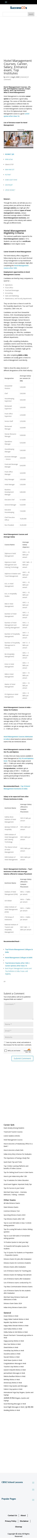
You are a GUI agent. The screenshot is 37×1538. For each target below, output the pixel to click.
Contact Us (12, 1515)
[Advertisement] (18, 36)
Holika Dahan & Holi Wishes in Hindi (16, 1332)
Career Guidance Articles (12, 1136)
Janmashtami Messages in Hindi (14, 1373)
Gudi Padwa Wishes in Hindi (13, 1329)
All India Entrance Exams (12, 1203)
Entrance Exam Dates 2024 (13, 1303)
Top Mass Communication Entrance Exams (18, 1287)
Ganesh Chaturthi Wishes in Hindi (15, 1370)
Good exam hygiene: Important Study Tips (18, 1184)
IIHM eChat (9, 159)
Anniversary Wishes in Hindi (13, 1383)
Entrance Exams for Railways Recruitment (17, 1275)
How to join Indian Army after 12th (15, 1176)
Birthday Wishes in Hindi (12, 1380)
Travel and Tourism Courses (13, 1132)
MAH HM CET (9, 170)
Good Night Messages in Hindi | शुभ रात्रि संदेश (18, 1407)
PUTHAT (8, 175)
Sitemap (18, 1526)
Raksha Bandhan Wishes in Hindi (14, 1376)
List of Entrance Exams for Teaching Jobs (17, 1271)
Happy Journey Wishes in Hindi (14, 1341)
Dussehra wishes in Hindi (12, 1354)
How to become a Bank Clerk (13, 1150)
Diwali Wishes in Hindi (11, 1347)
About (23, 1515)
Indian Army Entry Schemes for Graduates (18, 1154)
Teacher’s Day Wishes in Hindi (14, 1367)
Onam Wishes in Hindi (11, 1316)
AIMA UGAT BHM (11, 180)
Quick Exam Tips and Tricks (13, 1162)
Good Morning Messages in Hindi (15, 1404)
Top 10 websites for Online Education (16, 1180)
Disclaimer (24, 1521)
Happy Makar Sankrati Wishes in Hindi (16, 1319)
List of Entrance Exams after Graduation (17, 1279)
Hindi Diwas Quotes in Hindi (13, 1360)
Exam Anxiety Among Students (14, 1128)
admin (8, 77)
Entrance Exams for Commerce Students (17, 1263)
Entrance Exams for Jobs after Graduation (17, 1259)
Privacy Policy (10, 1521)
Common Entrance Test (12, 1211)
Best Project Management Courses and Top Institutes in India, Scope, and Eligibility (18, 971)
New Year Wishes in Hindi (12, 1344)
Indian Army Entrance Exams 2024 (15, 1307)
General (23, 77)
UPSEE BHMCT (10, 190)
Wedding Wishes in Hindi (12, 1410)
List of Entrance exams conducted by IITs (17, 1283)
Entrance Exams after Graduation (15, 1267)
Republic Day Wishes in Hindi (13, 1322)
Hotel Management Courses (13, 1140)
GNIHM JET (9, 185)
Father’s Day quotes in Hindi (13, 1389)
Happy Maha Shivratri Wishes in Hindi (16, 1326)
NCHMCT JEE (9, 154)
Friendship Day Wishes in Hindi (14, 1350)
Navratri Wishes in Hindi (11, 1357)
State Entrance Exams (11, 1207)
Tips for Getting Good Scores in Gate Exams (18, 1172)
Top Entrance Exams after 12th (14, 1219)
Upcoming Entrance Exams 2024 (14, 1215)
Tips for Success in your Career (14, 1188)
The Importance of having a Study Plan (17, 1158)
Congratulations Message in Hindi (15, 1363)
